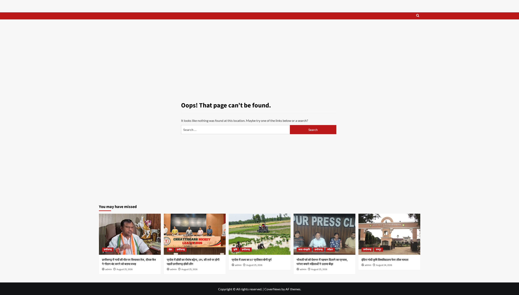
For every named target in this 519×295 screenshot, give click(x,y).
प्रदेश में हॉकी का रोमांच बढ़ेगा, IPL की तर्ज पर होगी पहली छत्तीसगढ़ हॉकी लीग (193, 262)
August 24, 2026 (384, 265)
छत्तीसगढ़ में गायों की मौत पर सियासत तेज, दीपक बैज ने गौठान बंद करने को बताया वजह (129, 262)
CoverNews (272, 289)
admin (108, 269)
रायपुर (378, 249)
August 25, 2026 (125, 269)
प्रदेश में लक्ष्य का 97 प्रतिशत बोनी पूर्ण (251, 260)
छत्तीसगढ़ (108, 249)
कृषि (235, 249)
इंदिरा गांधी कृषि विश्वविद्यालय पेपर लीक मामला (384, 260)
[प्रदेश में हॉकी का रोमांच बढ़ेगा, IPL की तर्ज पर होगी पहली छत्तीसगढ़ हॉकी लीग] (195, 234)
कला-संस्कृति (304, 249)
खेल (170, 249)
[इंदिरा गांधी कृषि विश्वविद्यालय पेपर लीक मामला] (389, 234)
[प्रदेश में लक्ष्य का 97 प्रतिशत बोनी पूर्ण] (260, 234)
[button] (417, 15)
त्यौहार (330, 249)
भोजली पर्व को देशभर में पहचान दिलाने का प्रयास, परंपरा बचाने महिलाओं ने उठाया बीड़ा (322, 262)
